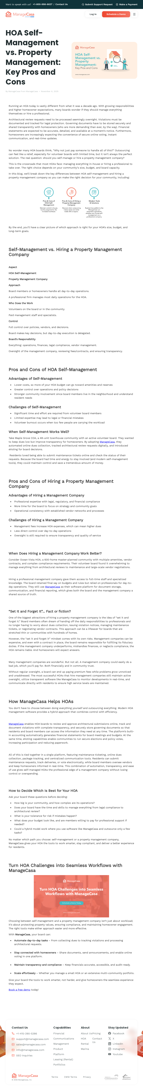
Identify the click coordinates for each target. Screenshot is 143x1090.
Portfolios (59, 1064)
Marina (85, 1048)
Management (61, 1043)
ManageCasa (14, 91)
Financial (58, 1033)
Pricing (96, 1033)
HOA (83, 1038)
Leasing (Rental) (63, 1059)
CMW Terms (70, 1077)
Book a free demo (19, 989)
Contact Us (61, 4)
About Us (86, 1033)
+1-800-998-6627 (42, 4)
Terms (54, 1077)
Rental (85, 1043)
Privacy (87, 1077)
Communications (63, 1038)
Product (58, 1048)
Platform (58, 1054)
